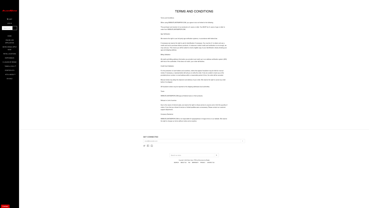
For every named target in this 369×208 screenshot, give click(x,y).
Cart (10, 19)
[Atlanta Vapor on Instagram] (152, 146)
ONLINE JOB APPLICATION (9, 41)
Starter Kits (9, 70)
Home (9, 36)
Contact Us (210, 162)
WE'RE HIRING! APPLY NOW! (9, 48)
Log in (9, 23)
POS (195, 160)
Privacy (202, 162)
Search (176, 162)
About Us (183, 162)
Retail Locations (9, 54)
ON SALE (9, 79)
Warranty (195, 162)
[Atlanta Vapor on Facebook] (148, 146)
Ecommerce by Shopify (204, 160)
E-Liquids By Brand (9, 62)
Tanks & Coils (10, 66)
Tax (189, 162)
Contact (5, 206)
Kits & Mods (9, 74)
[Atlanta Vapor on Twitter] (144, 146)
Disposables (9, 58)
